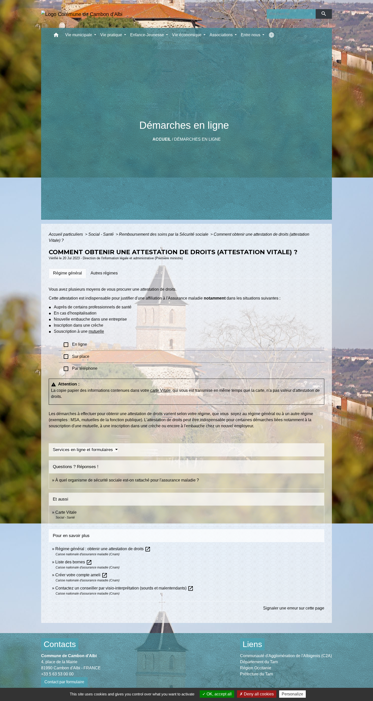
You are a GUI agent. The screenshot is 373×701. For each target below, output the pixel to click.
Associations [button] (222, 35)
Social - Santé (101, 234)
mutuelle (96, 331)
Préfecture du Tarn (256, 674)
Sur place (76, 357)
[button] (56, 36)
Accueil (161, 139)
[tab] (67, 273)
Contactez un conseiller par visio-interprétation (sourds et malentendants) (124, 588)
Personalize (292, 694)
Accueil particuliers (66, 234)
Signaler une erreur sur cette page (293, 608)
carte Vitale (160, 390)
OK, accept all (219, 694)
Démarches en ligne (197, 139)
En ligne (75, 345)
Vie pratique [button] (111, 35)
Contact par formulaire (64, 682)
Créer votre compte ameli (81, 575)
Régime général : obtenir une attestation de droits (103, 549)
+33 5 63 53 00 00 (57, 674)
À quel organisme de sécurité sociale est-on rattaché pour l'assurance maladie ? (127, 480)
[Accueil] (81, 14)
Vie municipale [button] (79, 35)
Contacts (60, 644)
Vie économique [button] (187, 35)
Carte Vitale (66, 512)
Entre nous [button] (251, 35)
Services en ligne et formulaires (83, 449)
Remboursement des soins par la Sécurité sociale (164, 234)
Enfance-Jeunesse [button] (147, 35)
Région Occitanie (255, 668)
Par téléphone (80, 369)
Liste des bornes (73, 562)
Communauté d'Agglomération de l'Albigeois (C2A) (286, 656)
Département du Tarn (259, 662)
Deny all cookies (258, 694)
